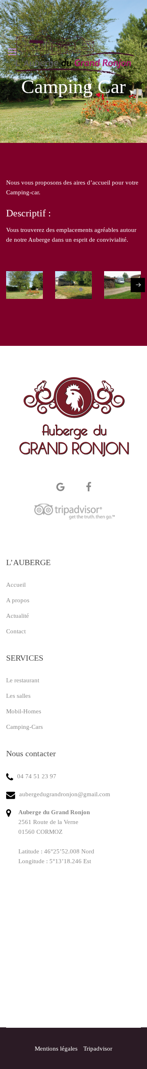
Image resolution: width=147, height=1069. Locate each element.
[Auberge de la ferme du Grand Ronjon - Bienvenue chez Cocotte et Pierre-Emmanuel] (73, 52)
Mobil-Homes (23, 711)
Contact (16, 631)
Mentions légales (56, 1048)
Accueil (16, 584)
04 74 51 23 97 (36, 776)
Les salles (18, 696)
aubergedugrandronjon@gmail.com (64, 794)
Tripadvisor (97, 1048)
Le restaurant (22, 680)
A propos (17, 600)
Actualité (17, 615)
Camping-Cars (24, 727)
